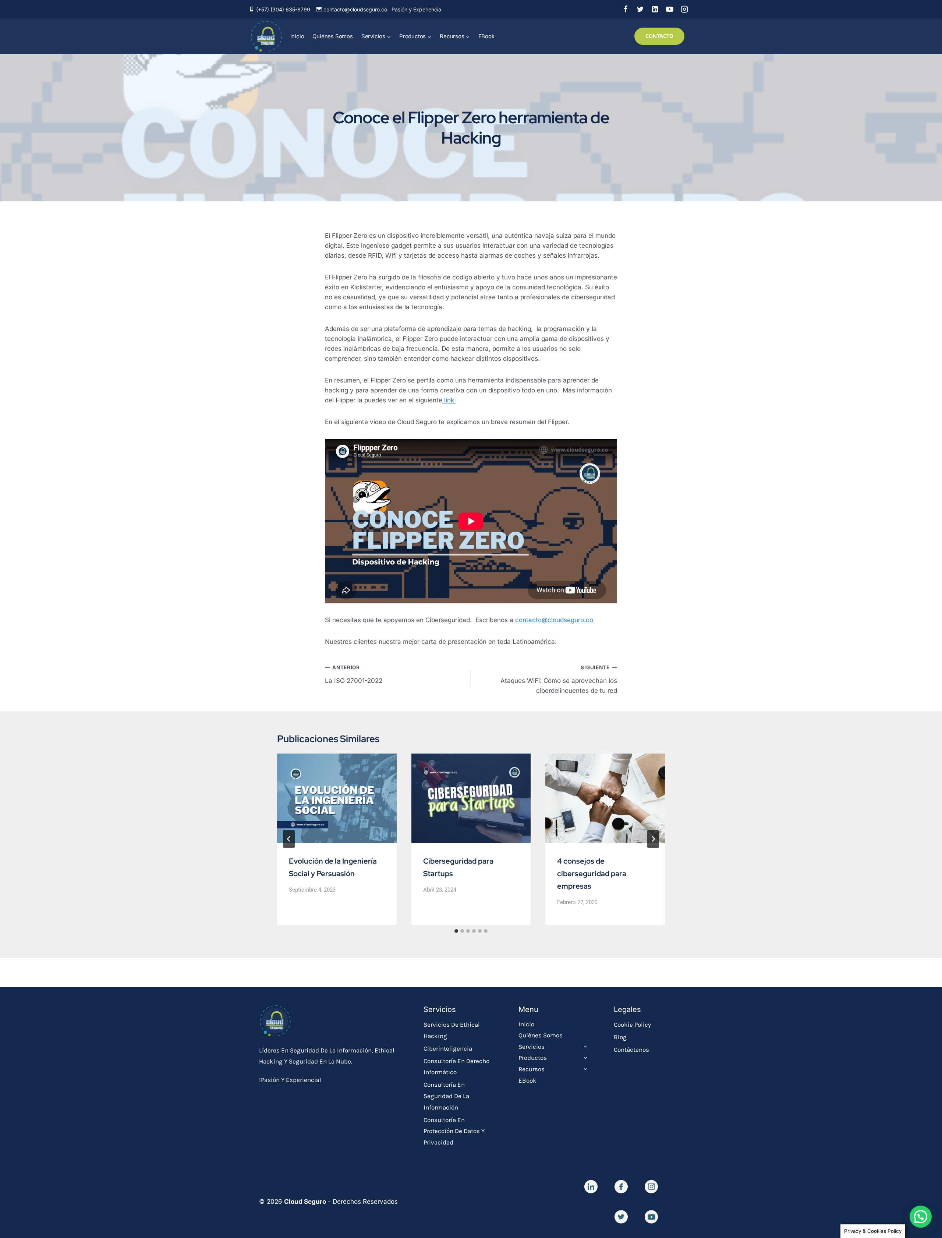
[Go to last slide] (289, 839)
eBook (486, 36)
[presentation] (337, 798)
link (449, 400)
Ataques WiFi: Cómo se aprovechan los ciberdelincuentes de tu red (558, 679)
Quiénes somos (332, 36)
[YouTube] (669, 9)
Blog (620, 1037)
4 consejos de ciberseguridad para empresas (591, 873)
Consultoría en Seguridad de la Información (446, 1096)
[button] (921, 1217)
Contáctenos (631, 1049)
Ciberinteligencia (448, 1048)
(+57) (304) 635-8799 (283, 9)
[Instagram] (684, 9)
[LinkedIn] (655, 9)
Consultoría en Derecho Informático (456, 1066)
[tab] (456, 931)
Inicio (297, 36)
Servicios (531, 1046)
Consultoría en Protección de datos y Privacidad (454, 1131)
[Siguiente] (653, 839)
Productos (532, 1057)
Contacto (659, 35)
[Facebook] (625, 9)
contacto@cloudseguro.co (355, 9)
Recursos (531, 1069)
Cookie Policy (632, 1024)
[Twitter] (640, 9)
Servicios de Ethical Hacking (452, 1030)
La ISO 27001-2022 (353, 674)
